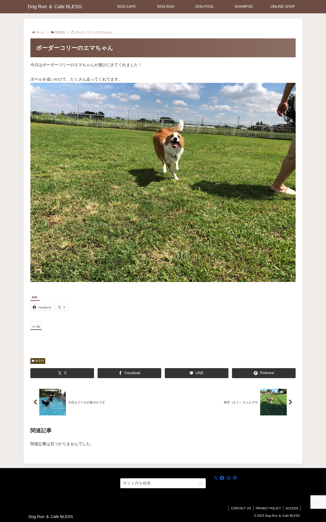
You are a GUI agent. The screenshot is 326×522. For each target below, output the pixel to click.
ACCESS (292, 508)
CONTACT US (241, 508)
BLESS (39, 360)
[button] (201, 483)
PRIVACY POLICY (268, 508)
